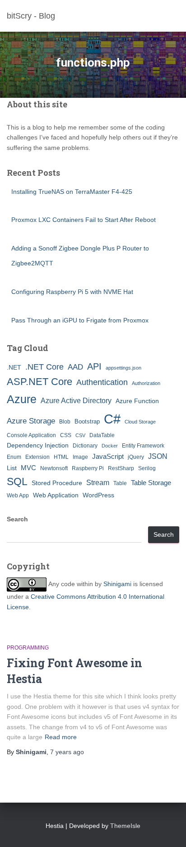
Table (120, 483)
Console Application (31, 435)
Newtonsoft (54, 468)
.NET (14, 367)
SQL (17, 481)
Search (17, 519)
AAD (75, 366)
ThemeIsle (125, 825)
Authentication (102, 382)
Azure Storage (31, 421)
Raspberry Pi (88, 468)
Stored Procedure (57, 482)
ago (67, 752)
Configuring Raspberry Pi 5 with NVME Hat (72, 291)
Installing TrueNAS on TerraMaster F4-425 (71, 191)
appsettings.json (123, 368)
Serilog (147, 468)
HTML (61, 457)
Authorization (146, 383)
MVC (28, 468)
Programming (28, 648)
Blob (64, 422)
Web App (18, 495)
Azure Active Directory (76, 400)
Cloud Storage (140, 421)
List (12, 468)
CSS (65, 435)
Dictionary (85, 446)
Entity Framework (143, 446)
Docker (110, 445)
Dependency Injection (38, 445)
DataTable (102, 435)
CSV (80, 435)
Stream (97, 482)
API (94, 366)
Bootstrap (87, 421)
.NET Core (44, 366)
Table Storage (151, 482)
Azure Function (137, 400)
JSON (157, 456)
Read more (61, 737)
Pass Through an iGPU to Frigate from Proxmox (80, 320)
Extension (37, 457)
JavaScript (108, 456)
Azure (22, 399)
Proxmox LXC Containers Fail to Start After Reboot (83, 219)
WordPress (98, 495)
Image (80, 457)
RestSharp (121, 468)
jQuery (136, 457)
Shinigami (117, 583)
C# (112, 418)
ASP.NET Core (39, 381)
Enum (14, 457)
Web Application (56, 495)
